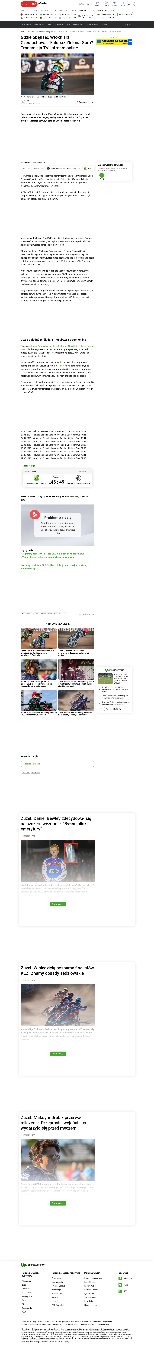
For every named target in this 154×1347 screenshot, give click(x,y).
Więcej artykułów (113, 709)
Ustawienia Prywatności (82, 1321)
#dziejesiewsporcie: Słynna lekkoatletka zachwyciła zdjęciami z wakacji (115, 689)
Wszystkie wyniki (124, 14)
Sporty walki (92, 24)
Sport (94, 1324)
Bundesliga (56, 1290)
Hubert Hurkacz (91, 1305)
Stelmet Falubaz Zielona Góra (51, 614)
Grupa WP (37, 1321)
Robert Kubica (90, 1286)
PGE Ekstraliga (26, 614)
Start (22, 32)
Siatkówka (58, 24)
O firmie (46, 1321)
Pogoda (24, 1324)
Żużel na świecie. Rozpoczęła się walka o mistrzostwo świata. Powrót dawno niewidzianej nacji (76, 683)
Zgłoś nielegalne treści (31, 773)
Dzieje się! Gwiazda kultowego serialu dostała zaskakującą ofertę (116, 703)
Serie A (55, 1297)
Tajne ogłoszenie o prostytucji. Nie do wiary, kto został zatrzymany (116, 697)
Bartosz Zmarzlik (91, 1290)
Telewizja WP (57, 1324)
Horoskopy (34, 1324)
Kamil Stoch (89, 1282)
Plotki (67, 1324)
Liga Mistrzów (58, 1282)
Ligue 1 (55, 1301)
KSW (24, 1312)
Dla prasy (55, 1321)
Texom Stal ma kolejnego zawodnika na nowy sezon (48, 557)
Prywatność (65, 1321)
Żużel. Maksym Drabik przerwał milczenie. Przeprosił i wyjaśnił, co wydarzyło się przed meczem (36, 683)
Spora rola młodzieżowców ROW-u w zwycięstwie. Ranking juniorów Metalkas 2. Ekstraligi (37, 653)
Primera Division (58, 1293)
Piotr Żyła (88, 1301)
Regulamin (107, 1321)
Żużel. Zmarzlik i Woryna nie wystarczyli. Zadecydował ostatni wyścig (73, 653)
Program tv (45, 1324)
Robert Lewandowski (93, 1278)
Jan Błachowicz (91, 1297)
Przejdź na (27, 4)
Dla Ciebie (26, 24)
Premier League (58, 1286)
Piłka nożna (39, 24)
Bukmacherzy (78, 24)
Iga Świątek (89, 1293)
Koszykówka (27, 1308)
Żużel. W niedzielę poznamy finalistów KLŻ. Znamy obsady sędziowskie (75, 713)
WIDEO (104, 24)
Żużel (68, 24)
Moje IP (74, 1324)
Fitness (25, 1304)
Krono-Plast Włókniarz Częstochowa (44, 32)
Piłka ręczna (27, 1296)
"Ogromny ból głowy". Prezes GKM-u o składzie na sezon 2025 (53, 553)
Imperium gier (103, 1324)
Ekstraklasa (56, 1278)
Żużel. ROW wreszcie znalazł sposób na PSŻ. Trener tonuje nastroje (39, 713)
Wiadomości (85, 1324)
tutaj (67, 1342)
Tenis (48, 24)
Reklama (97, 1321)
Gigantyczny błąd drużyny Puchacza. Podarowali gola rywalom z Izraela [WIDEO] (121, 678)
